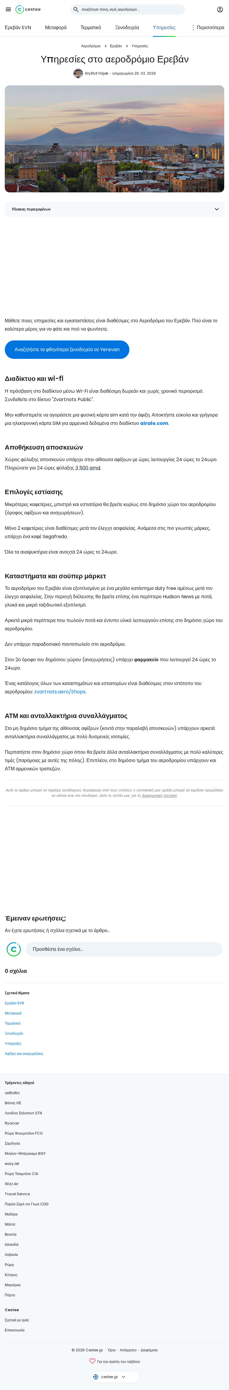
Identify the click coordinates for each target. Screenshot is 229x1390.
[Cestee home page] (28, 9)
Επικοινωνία (14, 1330)
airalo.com (154, 423)
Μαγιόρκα (13, 1284)
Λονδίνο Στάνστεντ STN (23, 1113)
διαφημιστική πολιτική (159, 795)
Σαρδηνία (12, 1143)
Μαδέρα (11, 1214)
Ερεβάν (116, 45)
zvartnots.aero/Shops (60, 691)
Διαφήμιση (149, 1350)
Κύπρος (11, 1274)
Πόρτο (10, 1295)
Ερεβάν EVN (18, 27)
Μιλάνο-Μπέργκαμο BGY (25, 1153)
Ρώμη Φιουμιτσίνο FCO (24, 1133)
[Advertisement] (114, 265)
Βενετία (10, 1234)
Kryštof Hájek (96, 73)
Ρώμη (9, 1264)
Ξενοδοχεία (127, 27)
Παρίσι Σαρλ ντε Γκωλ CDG (27, 1204)
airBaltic (12, 1092)
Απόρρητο (128, 1350)
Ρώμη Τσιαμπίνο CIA (21, 1173)
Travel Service (17, 1193)
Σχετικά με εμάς (17, 1320)
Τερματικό (91, 27)
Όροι (112, 1350)
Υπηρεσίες (164, 27)
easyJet (12, 1163)
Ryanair (12, 1123)
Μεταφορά (55, 27)
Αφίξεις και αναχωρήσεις (24, 1053)
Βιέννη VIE (13, 1102)
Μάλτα (10, 1224)
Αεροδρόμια (90, 45)
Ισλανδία (11, 1244)
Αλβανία (11, 1254)
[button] (8, 9)
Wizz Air (11, 1183)
